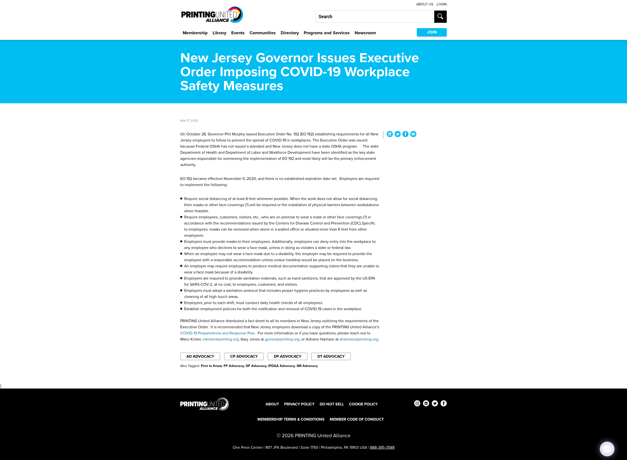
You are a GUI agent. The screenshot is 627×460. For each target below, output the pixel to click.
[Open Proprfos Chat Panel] (607, 449)
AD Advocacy (200, 356)
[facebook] (444, 404)
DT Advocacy (331, 356)
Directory (290, 33)
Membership (195, 33)
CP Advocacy (244, 356)
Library (219, 33)
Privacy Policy (299, 404)
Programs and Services (327, 33)
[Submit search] (440, 17)
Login (442, 4)
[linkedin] (426, 404)
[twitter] (435, 404)
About (272, 404)
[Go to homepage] (204, 404)
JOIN (432, 32)
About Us (424, 4)
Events (238, 33)
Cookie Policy (363, 404)
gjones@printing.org (282, 339)
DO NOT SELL (332, 404)
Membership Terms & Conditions (291, 419)
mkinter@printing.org (221, 339)
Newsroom (365, 33)
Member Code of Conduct (357, 419)
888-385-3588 (382, 447)
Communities (263, 33)
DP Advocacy (287, 356)
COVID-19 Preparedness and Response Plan (217, 333)
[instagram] (417, 404)
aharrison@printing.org (358, 339)
